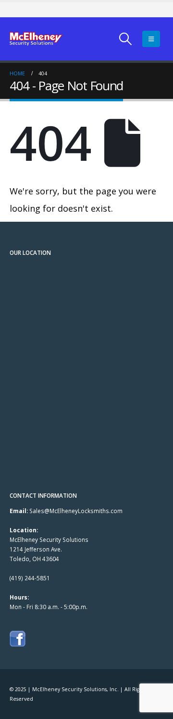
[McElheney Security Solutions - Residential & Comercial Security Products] (36, 39)
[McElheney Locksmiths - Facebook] (17, 638)
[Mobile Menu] (151, 39)
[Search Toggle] (125, 39)
